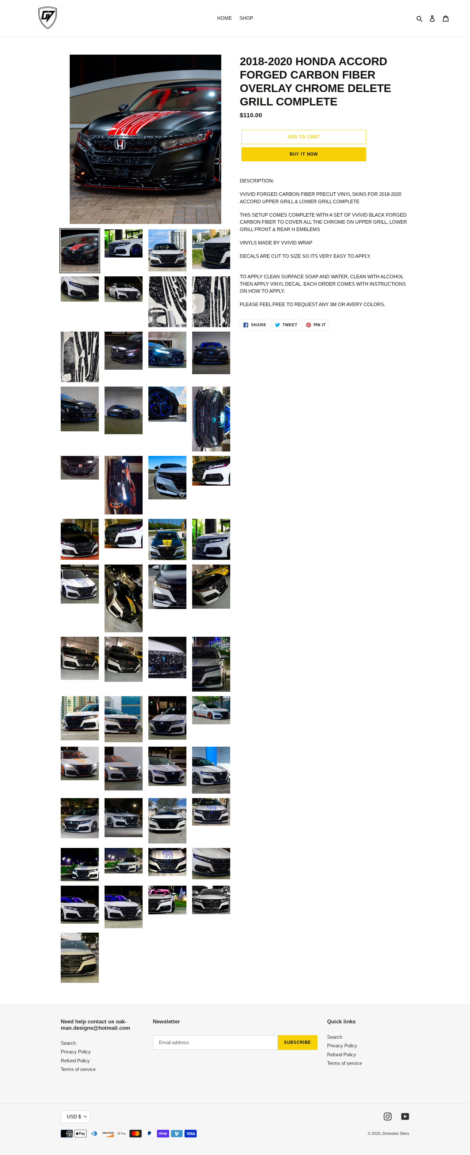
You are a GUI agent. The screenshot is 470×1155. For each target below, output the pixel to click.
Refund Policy (75, 1060)
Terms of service (78, 1069)
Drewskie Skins (395, 1133)
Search (68, 1043)
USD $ (74, 1116)
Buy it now (304, 154)
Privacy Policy (76, 1051)
